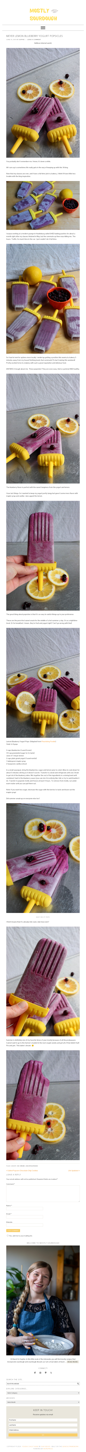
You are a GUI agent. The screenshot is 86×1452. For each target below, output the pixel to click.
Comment (10, 1184)
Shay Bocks (45, 1446)
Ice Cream (21, 1166)
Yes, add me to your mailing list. (20, 1236)
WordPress (48, 1449)
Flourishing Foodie (48, 741)
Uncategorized (32, 1166)
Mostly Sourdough (43, 11)
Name (9, 1206)
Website (9, 1222)
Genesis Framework (70, 1446)
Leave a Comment (34, 39)
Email (9, 1214)
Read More (73, 1362)
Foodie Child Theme (30, 1446)
